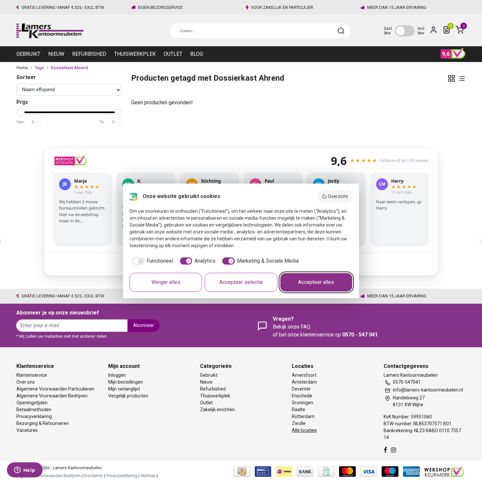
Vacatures (27, 430)
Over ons (25, 382)
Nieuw (56, 54)
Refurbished (89, 54)
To (102, 122)
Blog (196, 54)
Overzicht (338, 196)
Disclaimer (93, 475)
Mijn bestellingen (125, 382)
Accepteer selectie (241, 282)
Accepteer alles (316, 282)
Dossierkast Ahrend (69, 67)
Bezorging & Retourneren (42, 423)
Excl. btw (388, 30)
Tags (39, 67)
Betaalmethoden (33, 409)
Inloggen (117, 375)
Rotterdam (303, 416)
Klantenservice (31, 375)
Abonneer (143, 325)
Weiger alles (165, 282)
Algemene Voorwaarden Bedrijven (52, 395)
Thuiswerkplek (135, 54)
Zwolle (299, 423)
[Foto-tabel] (451, 78)
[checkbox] (151, 261)
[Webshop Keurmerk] (444, 471)
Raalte (298, 409)
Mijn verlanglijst (124, 389)
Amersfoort (304, 375)
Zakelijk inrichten (217, 409)
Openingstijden (32, 402)
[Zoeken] (341, 31)
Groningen (302, 402)
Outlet (173, 54)
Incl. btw (421, 30)
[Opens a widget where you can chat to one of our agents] (25, 470)
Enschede (302, 395)
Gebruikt (28, 54)
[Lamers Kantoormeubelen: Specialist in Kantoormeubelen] (50, 30)
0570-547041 (407, 382)
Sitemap (148, 475)
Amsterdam (304, 382)
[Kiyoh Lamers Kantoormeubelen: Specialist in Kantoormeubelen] (453, 53)
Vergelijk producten (128, 395)
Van (20, 122)
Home (22, 67)
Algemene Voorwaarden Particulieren (55, 389)
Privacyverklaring (34, 416)
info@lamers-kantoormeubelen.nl (428, 389)
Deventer (301, 389)
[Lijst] (461, 78)
